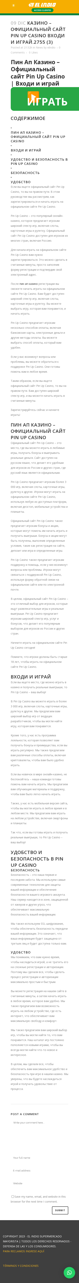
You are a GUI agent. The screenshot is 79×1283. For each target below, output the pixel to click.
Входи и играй (26, 150)
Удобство (21, 182)
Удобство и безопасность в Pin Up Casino (39, 161)
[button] (69, 1272)
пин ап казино (29, 284)
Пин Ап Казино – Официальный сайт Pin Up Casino (38, 136)
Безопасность (25, 173)
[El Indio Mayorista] (42, 5)
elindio (51, 47)
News (39, 47)
